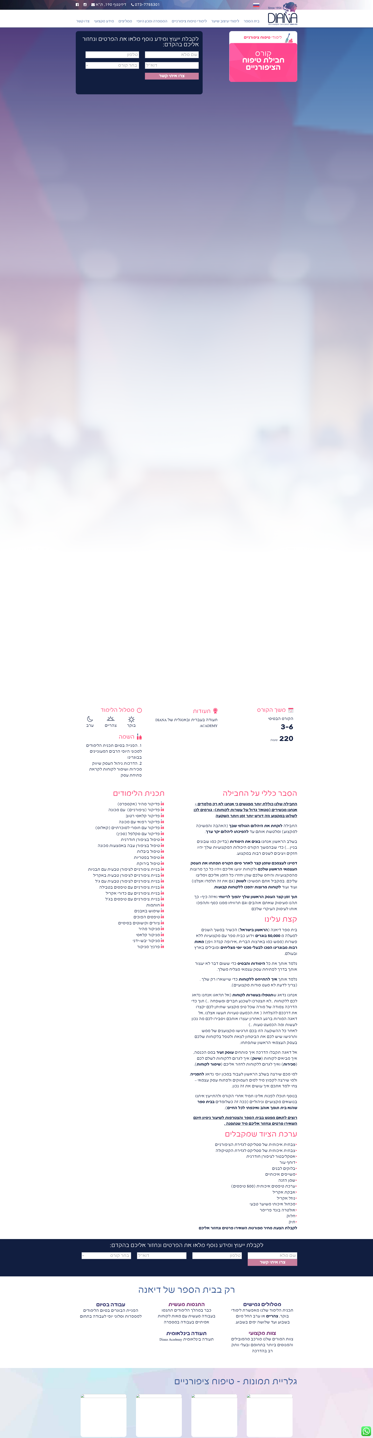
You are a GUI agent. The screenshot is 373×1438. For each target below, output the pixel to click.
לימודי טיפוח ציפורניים (189, 21)
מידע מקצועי (104, 21)
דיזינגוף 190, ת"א (110, 5)
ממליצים (125, 21)
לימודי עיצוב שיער (225, 21)
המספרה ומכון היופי (152, 21)
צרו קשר (83, 21)
